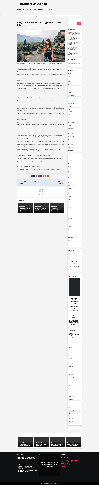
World (23, 9)
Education (70, 182)
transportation (40, 9)
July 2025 (70, 109)
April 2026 (70, 84)
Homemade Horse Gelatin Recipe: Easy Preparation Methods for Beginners (74, 43)
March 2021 (70, 144)
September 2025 (71, 103)
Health (69, 199)
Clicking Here (70, 62)
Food (31, 9)
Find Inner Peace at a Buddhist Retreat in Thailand (73, 328)
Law (69, 204)
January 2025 (70, 125)
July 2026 (70, 76)
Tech (46, 9)
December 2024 (71, 128)
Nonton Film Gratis (64, 463)
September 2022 (71, 142)
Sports (69, 226)
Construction (70, 171)
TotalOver (63, 466)
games (69, 196)
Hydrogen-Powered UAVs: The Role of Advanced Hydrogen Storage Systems (41, 209)
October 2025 (70, 100)
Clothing (69, 169)
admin (21, 27)
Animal (69, 158)
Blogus (51, 483)
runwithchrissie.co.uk (32, 4)
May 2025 (70, 114)
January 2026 (70, 92)
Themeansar (55, 483)
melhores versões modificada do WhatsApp (69, 460)
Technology (70, 232)
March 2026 (70, 87)
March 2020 (70, 147)
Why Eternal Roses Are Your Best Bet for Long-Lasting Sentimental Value (74, 321)
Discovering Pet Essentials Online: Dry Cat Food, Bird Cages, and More (74, 53)
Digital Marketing (71, 180)
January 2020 (70, 150)
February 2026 (71, 89)
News (69, 212)
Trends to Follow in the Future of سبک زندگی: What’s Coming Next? (73, 315)
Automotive (70, 160)
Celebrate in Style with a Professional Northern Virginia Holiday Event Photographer (74, 303)
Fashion (34, 9)
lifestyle (19, 9)
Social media (70, 223)
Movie (69, 210)
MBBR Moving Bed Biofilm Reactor (67, 461)
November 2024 (71, 131)
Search (70, 20)
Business (70, 163)
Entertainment (70, 185)
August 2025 (70, 106)
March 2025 (70, 120)
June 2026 (70, 78)
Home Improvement (72, 201)
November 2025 (71, 98)
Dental (69, 177)
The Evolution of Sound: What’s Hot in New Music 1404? (74, 334)
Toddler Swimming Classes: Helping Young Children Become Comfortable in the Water (74, 33)
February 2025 (71, 122)
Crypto (69, 174)
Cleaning (70, 166)
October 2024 (70, 133)
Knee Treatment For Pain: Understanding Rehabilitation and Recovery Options (74, 38)
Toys (69, 234)
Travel (27, 9)
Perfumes (70, 215)
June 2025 (70, 111)
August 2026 (70, 73)
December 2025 (71, 95)
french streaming (64, 457)
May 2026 (70, 81)
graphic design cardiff (65, 464)
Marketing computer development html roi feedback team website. (74, 64)
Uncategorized (22, 206)
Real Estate (50, 9)
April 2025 (70, 117)
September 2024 (71, 136)
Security (69, 221)
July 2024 (70, 139)
